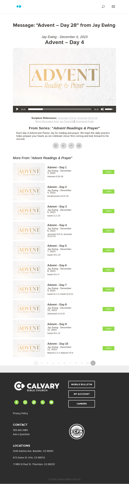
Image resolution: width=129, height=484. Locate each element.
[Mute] (102, 109)
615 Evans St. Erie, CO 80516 (29, 457)
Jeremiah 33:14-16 (87, 118)
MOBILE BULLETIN (81, 384)
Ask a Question (21, 434)
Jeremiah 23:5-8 (67, 118)
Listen (108, 172)
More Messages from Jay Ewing (53, 121)
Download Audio (85, 121)
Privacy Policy (20, 413)
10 (87, 363)
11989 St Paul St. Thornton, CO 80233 (34, 464)
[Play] (17, 109)
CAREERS (82, 403)
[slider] (59, 109)
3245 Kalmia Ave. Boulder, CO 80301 (33, 451)
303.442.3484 (20, 430)
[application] (64, 109)
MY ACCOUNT (82, 394)
